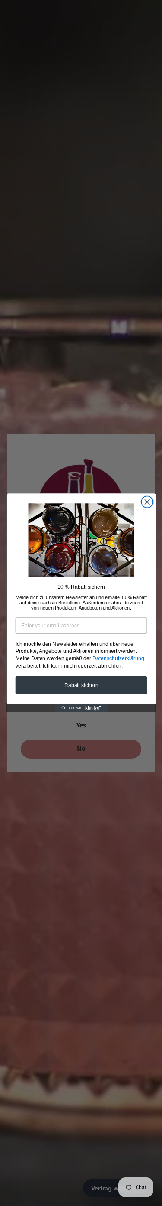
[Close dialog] (147, 502)
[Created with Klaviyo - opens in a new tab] (80, 708)
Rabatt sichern (81, 685)
